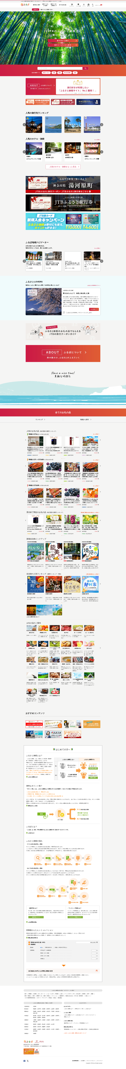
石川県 (69, 533)
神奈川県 (35, 1013)
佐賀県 (39, 1029)
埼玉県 (48, 1011)
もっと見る (97, 139)
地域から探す (84, 419)
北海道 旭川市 (85, 593)
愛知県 (66, 261)
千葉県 (52, 1011)
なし (42, 947)
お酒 (61, 993)
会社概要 (83, 1060)
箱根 (60, 72)
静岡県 (39, 1017)
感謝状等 (62, 995)
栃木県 (39, 1011)
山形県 (52, 1008)
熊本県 (48, 1029)
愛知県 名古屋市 (68, 593)
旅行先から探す (36, 4)
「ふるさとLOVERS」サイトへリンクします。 (79, 312)
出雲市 (54, 455)
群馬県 (43, 1011)
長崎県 (43, 1029)
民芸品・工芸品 (52, 997)
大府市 (70, 261)
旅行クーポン (46, 72)
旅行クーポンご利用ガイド (54, 4)
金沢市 (72, 533)
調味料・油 (39, 995)
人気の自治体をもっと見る (92, 574)
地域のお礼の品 (69, 995)
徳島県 (34, 1026)
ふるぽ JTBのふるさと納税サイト (25, 4)
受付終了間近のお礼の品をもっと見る (89, 512)
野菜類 (56, 993)
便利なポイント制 (79, 1008)
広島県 (47, 261)
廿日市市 (51, 261)
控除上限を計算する (33, 937)
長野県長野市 (68, 561)
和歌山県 (35, 1021)
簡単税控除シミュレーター (70, 1029)
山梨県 (52, 1015)
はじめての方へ (71, 4)
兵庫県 (86, 261)
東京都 (57, 1011)
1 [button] (61, 458)
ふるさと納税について (69, 1014)
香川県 (39, 1026)
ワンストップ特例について (75, 917)
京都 (54, 72)
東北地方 (26, 1008)
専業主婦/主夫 (48, 947)
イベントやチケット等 (69, 993)
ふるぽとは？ (31, 832)
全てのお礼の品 (62, 4)
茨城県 (34, 1011)
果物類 (30, 993)
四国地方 (26, 1026)
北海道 (33, 455)
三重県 (34, 1020)
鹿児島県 (33, 481)
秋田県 (48, 1008)
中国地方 (47, 455)
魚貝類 (35, 993)
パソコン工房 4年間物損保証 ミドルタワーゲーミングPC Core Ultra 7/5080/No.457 (54, 449)
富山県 (87, 533)
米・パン (43, 993)
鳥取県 (51, 533)
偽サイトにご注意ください (47, 9)
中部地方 (47, 481)
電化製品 (60, 997)
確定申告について (36, 917)
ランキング (39, 419)
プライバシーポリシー (90, 1060)
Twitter (28, 1061)
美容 (34, 995)
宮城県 (43, 1008)
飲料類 (83, 993)
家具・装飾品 (28, 995)
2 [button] (63, 458)
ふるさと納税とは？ (33, 776)
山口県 (52, 1024)
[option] (34, 124)
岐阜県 (34, 1017)
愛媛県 (43, 1026)
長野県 (51, 481)
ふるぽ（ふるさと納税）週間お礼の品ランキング (75, 1033)
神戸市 (89, 261)
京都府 (69, 481)
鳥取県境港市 (87, 561)
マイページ (84, 4)
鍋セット (88, 995)
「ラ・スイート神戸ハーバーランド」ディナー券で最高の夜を (92, 264)
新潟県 (27, 261)
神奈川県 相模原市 (33, 561)
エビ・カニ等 (50, 993)
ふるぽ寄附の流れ (32, 922)
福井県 (48, 1015)
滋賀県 (69, 455)
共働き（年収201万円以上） (61, 947)
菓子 (88, 993)
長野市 (54, 481)
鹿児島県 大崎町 (31, 593)
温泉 (75, 72)
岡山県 (43, 1024)
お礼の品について (80, 1014)
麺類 (92, 993)
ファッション (55, 995)
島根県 (51, 455)
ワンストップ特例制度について (81, 1023)
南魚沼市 (32, 261)
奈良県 (57, 1020)
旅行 (26, 993)
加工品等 (78, 993)
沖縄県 (87, 455)
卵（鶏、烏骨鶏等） (79, 995)
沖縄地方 (83, 455)
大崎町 (36, 481)
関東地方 (26, 1011)
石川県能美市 (50, 561)
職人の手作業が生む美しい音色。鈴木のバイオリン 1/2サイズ (72, 264)
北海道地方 (29, 455)
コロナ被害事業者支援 (30, 997)
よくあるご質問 (78, 4)
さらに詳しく (94, 309)
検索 (92, 4)
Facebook (24, 1061)
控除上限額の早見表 (82, 1029)
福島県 (57, 1008)
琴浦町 (54, 533)
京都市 (72, 481)
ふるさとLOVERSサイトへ (93, 285)
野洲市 (72, 455)
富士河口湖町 (67, 72)
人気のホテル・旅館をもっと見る (63, 167)
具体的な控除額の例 (93, 1029)
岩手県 (39, 1008)
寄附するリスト (89, 4)
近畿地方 (65, 455)
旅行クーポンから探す (45, 4)
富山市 (90, 533)
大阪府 (48, 1020)
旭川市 (36, 455)
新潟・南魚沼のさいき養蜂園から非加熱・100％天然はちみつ (33, 264)
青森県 (34, 1008)
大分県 (52, 1029)
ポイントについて (90, 1014)
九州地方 (29, 481)
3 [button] (64, 458)
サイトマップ (99, 1060)
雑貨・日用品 (47, 995)
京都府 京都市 (49, 593)
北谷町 (90, 455)
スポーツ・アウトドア (42, 997)
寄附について (67, 1016)
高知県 (48, 1026)
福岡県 (34, 1029)
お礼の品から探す (93, 768)
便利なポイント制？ (33, 805)
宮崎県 (57, 1029)
